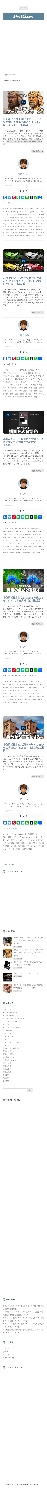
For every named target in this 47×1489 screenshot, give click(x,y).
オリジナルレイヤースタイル (13, 1018)
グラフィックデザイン (11, 1021)
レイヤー (6, 1039)
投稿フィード (8, 1352)
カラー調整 (15, 376)
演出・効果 (7, 1063)
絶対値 (34, 843)
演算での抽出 (13, 391)
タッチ (13, 220)
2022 (21, 531)
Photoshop (14, 212)
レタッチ (6, 1045)
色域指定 (13, 699)
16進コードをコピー (10, 531)
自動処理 (6, 1075)
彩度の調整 (33, 388)
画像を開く (23, 391)
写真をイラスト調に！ (33, 209)
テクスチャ (35, 220)
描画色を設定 (21, 549)
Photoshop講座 (17, 209)
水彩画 (31, 229)
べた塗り (14, 224)
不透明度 (32, 385)
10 (23, 676)
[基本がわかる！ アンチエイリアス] (7, 981)
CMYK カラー (30, 531)
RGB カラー (37, 534)
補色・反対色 (37, 699)
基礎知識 (11, 549)
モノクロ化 (10, 385)
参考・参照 (23, 388)
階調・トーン (13, 397)
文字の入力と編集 (9, 1060)
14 (32, 676)
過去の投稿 (8, 865)
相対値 (28, 843)
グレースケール (12, 540)
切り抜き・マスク (9, 1057)
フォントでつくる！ (10, 1036)
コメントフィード (9, 1355)
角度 (35, 394)
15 (35, 676)
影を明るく (23, 229)
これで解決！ (19, 379)
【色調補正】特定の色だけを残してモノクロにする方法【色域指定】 (23, 599)
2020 (4, 837)
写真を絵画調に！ (9, 1054)
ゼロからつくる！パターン (13, 1027)
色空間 (18, 552)
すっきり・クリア (22, 840)
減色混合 (22, 696)
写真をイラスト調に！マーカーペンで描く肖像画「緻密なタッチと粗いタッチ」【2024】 (22, 122)
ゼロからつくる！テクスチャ (13, 1024)
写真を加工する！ (9, 1051)
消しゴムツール (33, 549)
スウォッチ (10, 543)
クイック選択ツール (17, 687)
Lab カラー (18, 534)
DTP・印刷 (7, 1009)
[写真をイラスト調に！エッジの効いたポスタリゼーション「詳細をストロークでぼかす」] (7, 957)
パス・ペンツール (9, 1033)
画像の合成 (7, 1066)
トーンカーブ (34, 382)
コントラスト (31, 379)
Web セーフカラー (10, 537)
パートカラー (37, 690)
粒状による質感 (12, 232)
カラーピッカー (23, 215)
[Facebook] (20, 191)
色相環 (31, 232)
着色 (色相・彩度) (35, 391)
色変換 (5, 394)
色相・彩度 (23, 232)
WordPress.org (8, 1358)
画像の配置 (7, 1072)
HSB (10, 534)
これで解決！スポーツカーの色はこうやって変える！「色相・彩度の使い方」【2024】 (22, 280)
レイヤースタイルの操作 (12, 1042)
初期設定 (19, 546)
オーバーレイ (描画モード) (29, 212)
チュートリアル (23, 220)
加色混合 (14, 696)
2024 (7, 212)
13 (30, 676)
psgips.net (8, 185)
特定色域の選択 (8, 843)
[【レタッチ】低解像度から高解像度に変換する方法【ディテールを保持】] (7, 992)
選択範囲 (6, 1081)
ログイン (6, 1349)
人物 (40, 224)
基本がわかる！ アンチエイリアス (25, 973)
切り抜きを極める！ (10, 229)
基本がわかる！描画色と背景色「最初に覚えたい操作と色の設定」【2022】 (23, 442)
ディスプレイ (34, 543)
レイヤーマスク (25, 224)
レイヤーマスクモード (34, 693)
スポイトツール (22, 543)
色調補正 (31, 370)
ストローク (28, 218)
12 (27, 676)
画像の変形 (7, 1069)
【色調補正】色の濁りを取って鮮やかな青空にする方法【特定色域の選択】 (23, 747)
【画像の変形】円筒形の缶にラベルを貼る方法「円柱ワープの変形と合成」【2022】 (28, 941)
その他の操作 (33, 528)
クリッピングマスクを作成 (31, 376)
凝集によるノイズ (35, 226)
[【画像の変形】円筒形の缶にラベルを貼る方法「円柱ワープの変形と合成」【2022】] (7, 945)
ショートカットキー (15, 218)
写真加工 (24, 226)
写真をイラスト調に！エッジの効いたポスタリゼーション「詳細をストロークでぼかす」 (28, 953)
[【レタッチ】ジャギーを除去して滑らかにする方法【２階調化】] (7, 969)
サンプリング (24, 540)
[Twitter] (23, 191)
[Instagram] (27, 191)
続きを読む (37, 151)
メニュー (23, 7)
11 (25, 676)
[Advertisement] (23, 48)
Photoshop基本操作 (19, 370)
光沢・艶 (6, 388)
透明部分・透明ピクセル (15, 235)
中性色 (34, 224)
